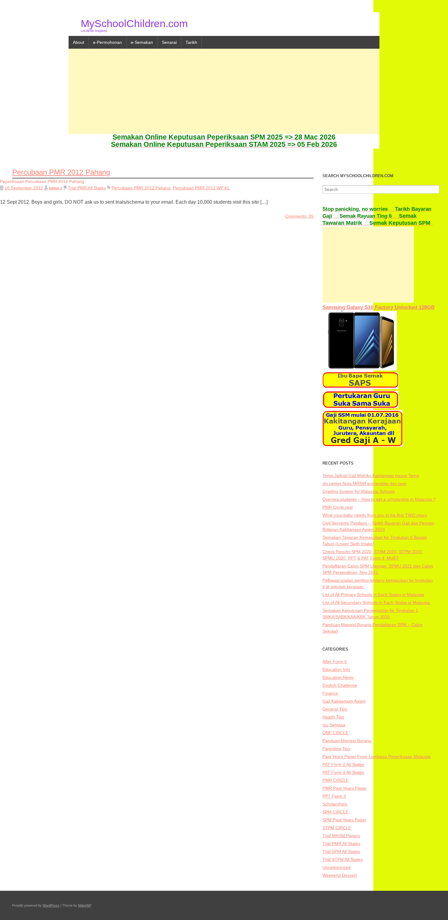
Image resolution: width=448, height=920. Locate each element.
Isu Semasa (333, 724)
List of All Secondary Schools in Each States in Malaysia (376, 602)
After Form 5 (334, 661)
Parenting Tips (336, 748)
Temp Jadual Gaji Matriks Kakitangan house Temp (370, 475)
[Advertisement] (224, 91)
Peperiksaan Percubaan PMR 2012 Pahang (42, 181)
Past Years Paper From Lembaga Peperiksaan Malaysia (376, 756)
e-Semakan (142, 42)
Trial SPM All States (341, 851)
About (78, 42)
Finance (330, 693)
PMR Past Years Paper (344, 788)
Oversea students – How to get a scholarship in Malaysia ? (379, 499)
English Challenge (339, 685)
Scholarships (334, 804)
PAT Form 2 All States (343, 764)
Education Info (336, 669)
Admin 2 (55, 188)
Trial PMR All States (87, 187)
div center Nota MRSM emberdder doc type (364, 483)
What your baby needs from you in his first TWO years (374, 515)
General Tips (334, 709)
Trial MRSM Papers (341, 835)
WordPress (51, 905)
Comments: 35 (299, 216)
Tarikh (191, 42)
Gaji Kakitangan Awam (344, 701)
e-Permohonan (107, 42)
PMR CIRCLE (335, 780)
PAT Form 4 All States (343, 772)
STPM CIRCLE (336, 827)
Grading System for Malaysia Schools (358, 491)
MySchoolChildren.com (134, 23)
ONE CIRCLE (335, 732)
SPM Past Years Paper (344, 819)
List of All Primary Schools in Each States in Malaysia (373, 594)
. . (358, 209)
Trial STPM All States (342, 859)
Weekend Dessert (339, 875)
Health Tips (333, 717)
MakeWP (84, 905)
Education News (338, 677)
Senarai (169, 42)
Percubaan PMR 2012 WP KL (201, 187)
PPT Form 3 (334, 796)
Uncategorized (336, 867)
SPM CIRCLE (335, 811)
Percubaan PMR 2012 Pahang (141, 187)
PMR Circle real (337, 507)
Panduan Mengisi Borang (346, 740)
